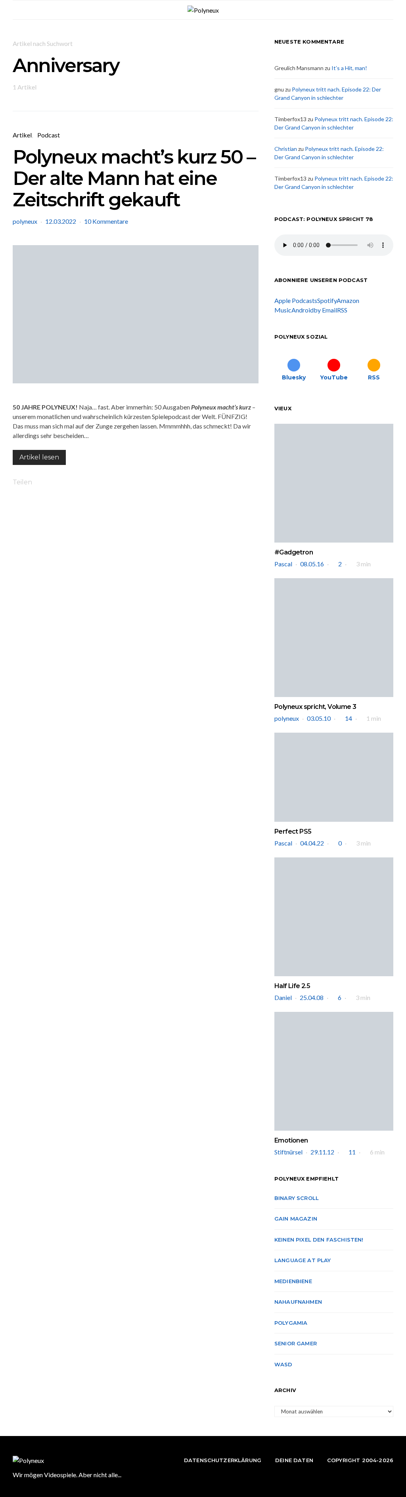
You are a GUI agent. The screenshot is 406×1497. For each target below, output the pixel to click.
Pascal (283, 564)
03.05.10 (319, 718)
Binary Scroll (296, 1198)
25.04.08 (312, 997)
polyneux (25, 221)
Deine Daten (294, 1460)
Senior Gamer (295, 1343)
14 (348, 718)
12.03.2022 (60, 221)
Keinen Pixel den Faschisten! (319, 1239)
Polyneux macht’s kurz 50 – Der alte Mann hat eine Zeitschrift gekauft (134, 178)
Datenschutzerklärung (222, 1460)
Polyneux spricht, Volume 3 (315, 706)
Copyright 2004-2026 (360, 1460)
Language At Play (302, 1260)
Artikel (22, 135)
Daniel (283, 997)
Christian (285, 148)
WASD (283, 1364)
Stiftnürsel (288, 1152)
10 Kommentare (106, 221)
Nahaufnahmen (298, 1302)
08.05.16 (312, 564)
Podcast (48, 135)
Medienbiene (293, 1281)
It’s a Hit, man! (349, 68)
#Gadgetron (293, 552)
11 (352, 1152)
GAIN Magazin (295, 1218)
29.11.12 (322, 1152)
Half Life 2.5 (292, 986)
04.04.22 (312, 843)
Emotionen (291, 1140)
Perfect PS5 (292, 831)
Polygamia (290, 1323)
